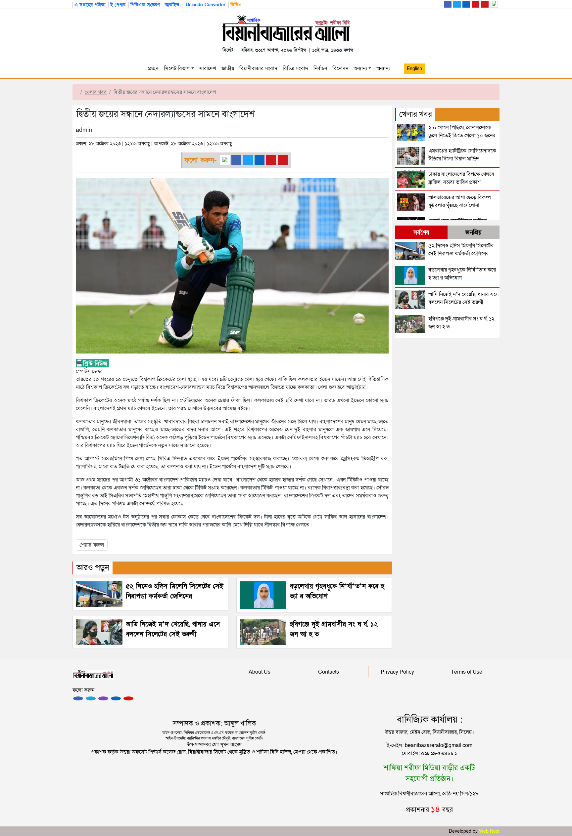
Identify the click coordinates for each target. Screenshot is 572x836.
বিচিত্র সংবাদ (295, 68)
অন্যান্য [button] (384, 68)
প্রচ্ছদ (153, 68)
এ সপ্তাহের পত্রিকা (89, 5)
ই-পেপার (117, 5)
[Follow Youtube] (128, 698)
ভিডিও (235, 5)
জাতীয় (227, 68)
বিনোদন (340, 68)
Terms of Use (466, 672)
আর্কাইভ (172, 5)
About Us (259, 672)
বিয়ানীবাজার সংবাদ (258, 68)
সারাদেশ (207, 68)
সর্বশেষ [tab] (421, 232)
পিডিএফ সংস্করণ (145, 5)
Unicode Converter (204, 5)
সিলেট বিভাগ (177, 68)
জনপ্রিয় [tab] (473, 232)
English (414, 68)
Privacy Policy (397, 672)
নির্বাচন (320, 68)
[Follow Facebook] (78, 698)
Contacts (328, 672)
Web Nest (489, 831)
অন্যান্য (360, 68)
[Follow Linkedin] (116, 698)
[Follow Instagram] (91, 698)
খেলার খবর (96, 92)
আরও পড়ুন (92, 568)
